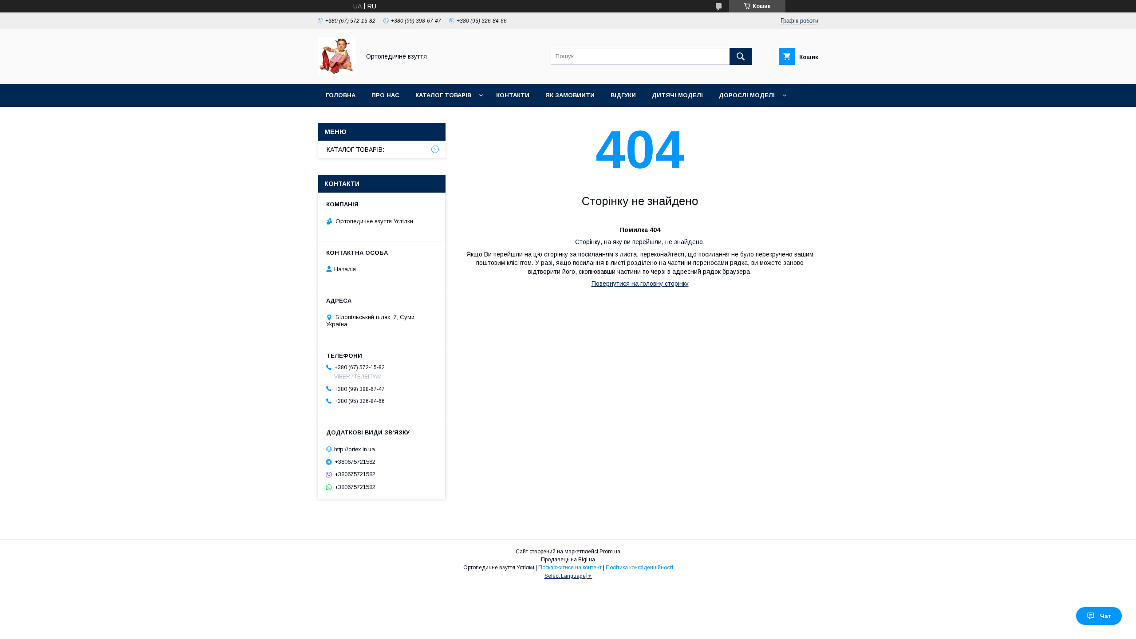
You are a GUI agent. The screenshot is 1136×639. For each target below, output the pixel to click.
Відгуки (623, 95)
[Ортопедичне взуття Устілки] (336, 72)
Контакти (512, 95)
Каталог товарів (443, 95)
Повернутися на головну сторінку (640, 283)
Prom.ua (610, 551)
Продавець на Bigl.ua (568, 559)
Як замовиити (570, 95)
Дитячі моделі (677, 95)
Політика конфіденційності (639, 567)
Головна (340, 95)
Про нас (385, 95)
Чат (1105, 615)
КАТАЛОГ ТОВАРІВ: (355, 149)
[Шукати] (741, 56)
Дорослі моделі (747, 95)
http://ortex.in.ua (354, 449)
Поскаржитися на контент (570, 567)
